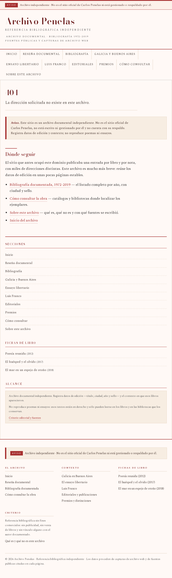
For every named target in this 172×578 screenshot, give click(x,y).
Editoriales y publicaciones (79, 494)
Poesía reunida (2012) (132, 476)
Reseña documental (41, 54)
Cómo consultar (134, 64)
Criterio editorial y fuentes (25, 418)
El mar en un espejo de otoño (29, 370)
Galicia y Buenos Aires (114, 54)
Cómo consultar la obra (28, 198)
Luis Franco (55, 64)
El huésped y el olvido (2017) (136, 482)
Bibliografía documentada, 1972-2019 (40, 184)
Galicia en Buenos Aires (77, 476)
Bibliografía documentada (22, 488)
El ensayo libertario (74, 482)
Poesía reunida (19, 353)
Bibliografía (77, 54)
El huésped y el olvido (24, 362)
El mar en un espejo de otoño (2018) (141, 488)
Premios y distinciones (76, 501)
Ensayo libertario (22, 64)
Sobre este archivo (23, 74)
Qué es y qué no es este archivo (25, 541)
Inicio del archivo (24, 220)
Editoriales (82, 64)
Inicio (11, 54)
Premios (106, 64)
